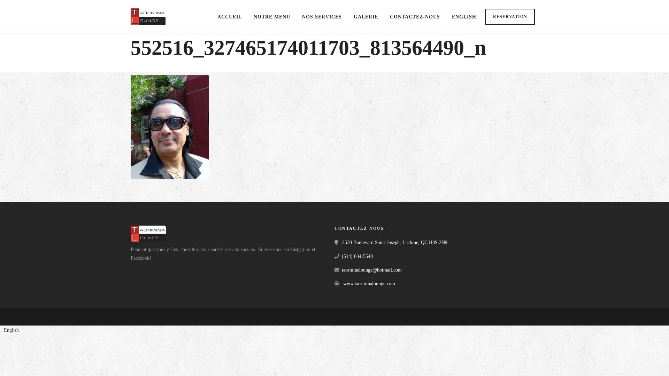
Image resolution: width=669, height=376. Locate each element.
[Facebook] (138, 269)
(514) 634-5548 (357, 256)
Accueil (229, 16)
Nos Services (322, 16)
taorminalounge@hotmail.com (372, 270)
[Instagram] (153, 269)
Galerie (366, 16)
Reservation (510, 16)
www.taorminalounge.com (369, 283)
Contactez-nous (415, 16)
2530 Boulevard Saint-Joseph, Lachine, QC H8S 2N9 (394, 242)
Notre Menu (272, 16)
